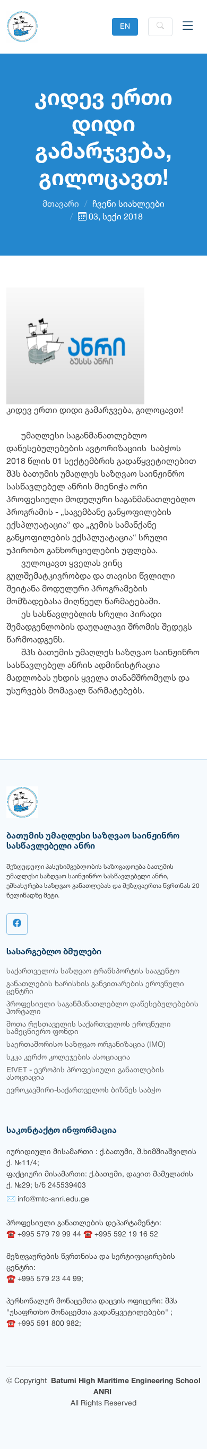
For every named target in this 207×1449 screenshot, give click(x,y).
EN (125, 26)
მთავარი (60, 204)
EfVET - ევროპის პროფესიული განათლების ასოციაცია (85, 1074)
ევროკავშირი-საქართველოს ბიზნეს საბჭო (83, 1090)
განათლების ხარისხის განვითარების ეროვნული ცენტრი (95, 988)
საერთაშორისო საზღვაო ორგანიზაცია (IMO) (86, 1044)
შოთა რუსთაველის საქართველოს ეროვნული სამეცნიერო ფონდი (88, 1028)
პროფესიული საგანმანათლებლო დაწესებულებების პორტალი (102, 1008)
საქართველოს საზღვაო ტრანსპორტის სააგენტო (92, 971)
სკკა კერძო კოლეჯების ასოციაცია (68, 1057)
